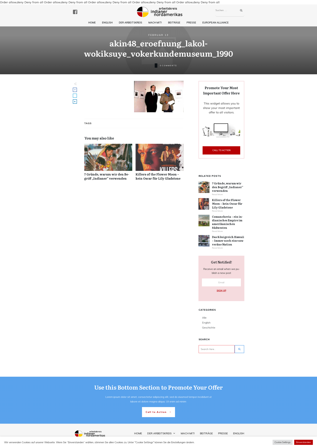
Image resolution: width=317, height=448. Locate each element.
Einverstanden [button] (303, 442)
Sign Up (221, 290)
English (206, 322)
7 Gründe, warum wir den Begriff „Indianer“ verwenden (108, 164)
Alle (204, 317)
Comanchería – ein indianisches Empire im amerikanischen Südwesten (227, 222)
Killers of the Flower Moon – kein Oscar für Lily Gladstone (160, 164)
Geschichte (208, 327)
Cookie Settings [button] (283, 442)
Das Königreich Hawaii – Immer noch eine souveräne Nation (228, 240)
